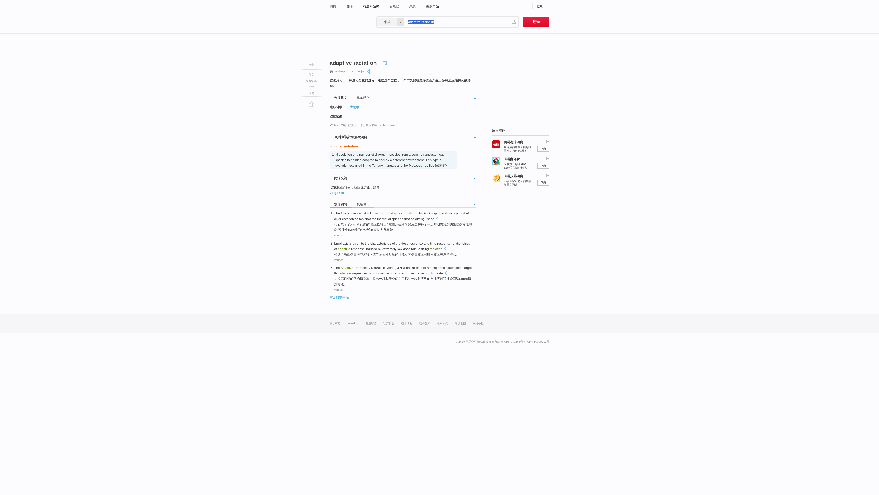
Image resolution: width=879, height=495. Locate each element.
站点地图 (460, 323)
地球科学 (336, 107)
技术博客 (406, 323)
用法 (311, 87)
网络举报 (478, 323)
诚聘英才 (424, 323)
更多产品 (432, 6)
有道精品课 (371, 6)
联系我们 (442, 323)
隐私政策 (482, 341)
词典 (333, 6)
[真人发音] (369, 71)
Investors (353, 323)
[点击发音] (437, 219)
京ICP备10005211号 (536, 341)
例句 (311, 93)
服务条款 (494, 341)
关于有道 (335, 323)
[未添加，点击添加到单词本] (385, 63)
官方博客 (388, 323)
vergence (337, 193)
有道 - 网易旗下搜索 (348, 22)
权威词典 (311, 80)
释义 (311, 74)
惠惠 (412, 6)
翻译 (349, 6)
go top (311, 104)
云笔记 (394, 6)
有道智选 (371, 323)
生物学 (354, 107)
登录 (540, 6)
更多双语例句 (339, 298)
